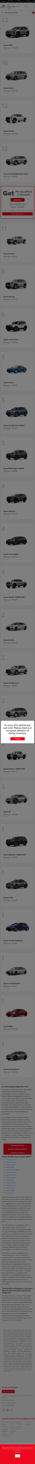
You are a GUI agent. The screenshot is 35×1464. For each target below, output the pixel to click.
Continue (17, 738)
